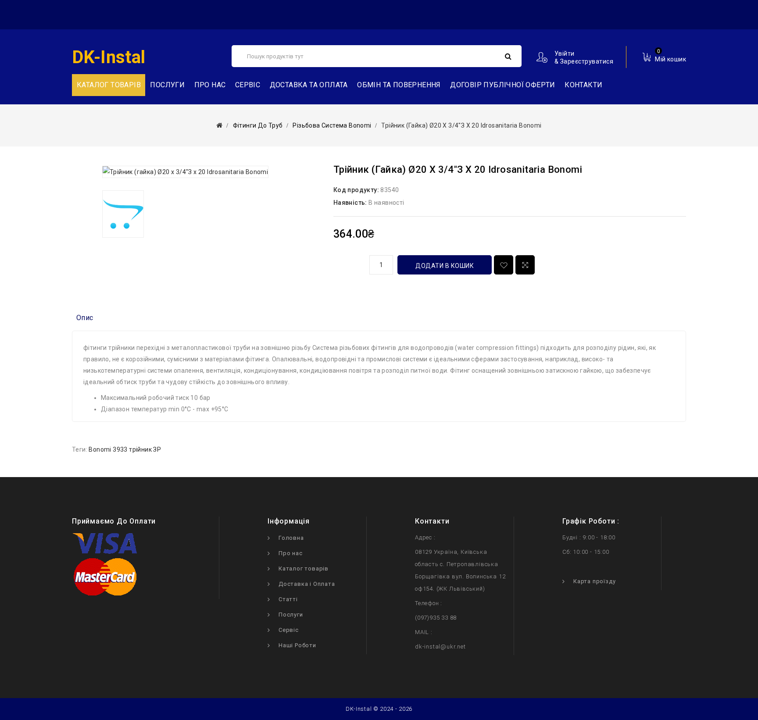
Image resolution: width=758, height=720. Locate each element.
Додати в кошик (444, 265)
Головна (291, 538)
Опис (84, 318)
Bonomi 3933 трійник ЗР (125, 449)
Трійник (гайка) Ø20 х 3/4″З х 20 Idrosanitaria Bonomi (461, 125)
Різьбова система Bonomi (332, 125)
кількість (348, 263)
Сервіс (247, 85)
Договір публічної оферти (502, 85)
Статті (288, 599)
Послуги (167, 85)
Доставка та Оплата (309, 85)
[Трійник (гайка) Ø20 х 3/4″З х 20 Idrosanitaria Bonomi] (185, 172)
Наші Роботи (297, 645)
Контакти (583, 85)
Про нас (210, 85)
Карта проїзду (594, 581)
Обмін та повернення (399, 85)
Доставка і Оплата (307, 584)
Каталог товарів (304, 568)
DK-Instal (109, 57)
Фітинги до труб (258, 125)
